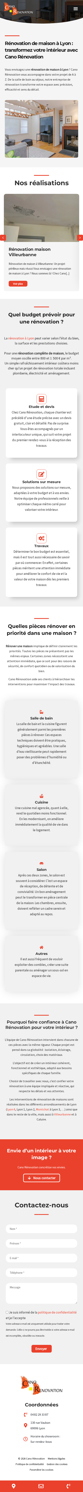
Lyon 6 (11, 1109)
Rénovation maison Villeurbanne (29, 252)
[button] (75, 8)
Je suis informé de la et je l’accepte (41, 1323)
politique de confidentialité (57, 1312)
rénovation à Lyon (21, 338)
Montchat (42, 1109)
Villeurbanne (62, 1114)
